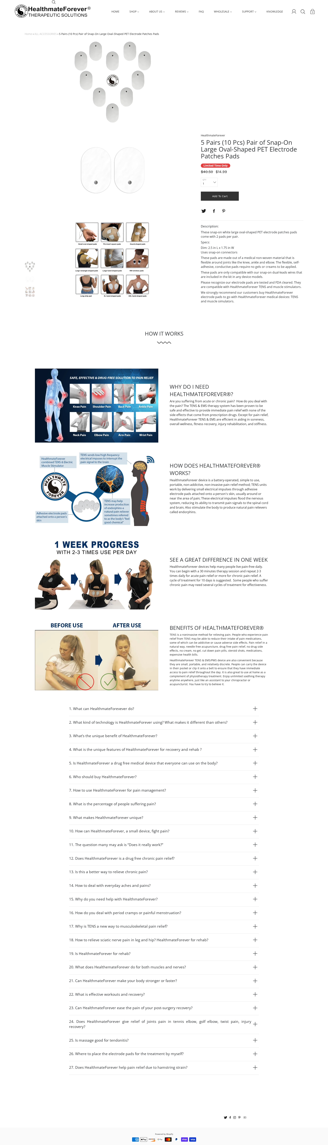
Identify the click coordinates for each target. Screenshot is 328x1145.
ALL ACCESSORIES (45, 34)
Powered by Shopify (164, 1134)
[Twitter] (204, 211)
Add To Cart (220, 196)
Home (28, 34)
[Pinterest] (224, 211)
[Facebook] (214, 211)
